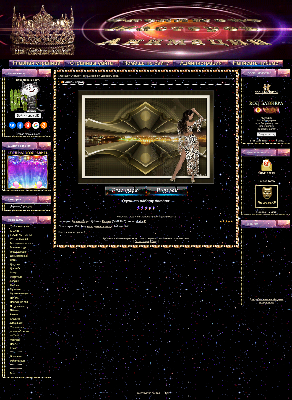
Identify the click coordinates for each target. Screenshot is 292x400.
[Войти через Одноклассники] (43, 125)
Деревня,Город (18, 206)
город (108, 226)
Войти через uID (28, 115)
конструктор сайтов (148, 393)
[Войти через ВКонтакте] (12, 125)
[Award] (167, 191)
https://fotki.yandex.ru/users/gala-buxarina (152, 216)
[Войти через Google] (35, 125)
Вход (154, 241)
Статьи (74, 75)
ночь (90, 226)
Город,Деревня (90, 75)
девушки (99, 226)
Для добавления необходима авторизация (266, 300)
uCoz (167, 393)
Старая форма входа (28, 134)
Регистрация (142, 241)
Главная (63, 75)
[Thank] (125, 191)
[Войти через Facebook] (20, 125)
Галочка (106, 221)
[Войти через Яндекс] (27, 125)
